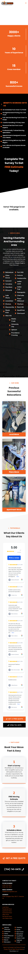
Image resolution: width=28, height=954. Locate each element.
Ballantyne (9, 272)
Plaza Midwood (8, 936)
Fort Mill (20, 272)
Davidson (8, 287)
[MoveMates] (7, 3)
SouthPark (21, 310)
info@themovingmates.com (9, 891)
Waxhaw (20, 304)
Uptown (14, 330)
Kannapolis (21, 292)
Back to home (14, 218)
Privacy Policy (7, 949)
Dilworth (8, 290)
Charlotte (20, 295)
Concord (8, 281)
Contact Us (13, 947)
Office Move (5, 914)
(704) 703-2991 (7, 887)
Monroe (8, 304)
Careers (21, 949)
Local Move (5, 907)
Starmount (21, 313)
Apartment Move (7, 911)
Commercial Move (7, 913)
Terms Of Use (20, 947)
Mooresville (9, 307)
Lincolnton (9, 301)
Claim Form (15, 949)
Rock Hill (20, 307)
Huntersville (21, 278)
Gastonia (20, 275)
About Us (6, 947)
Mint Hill (8, 316)
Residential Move (7, 909)
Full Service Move (7, 916)
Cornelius (8, 284)
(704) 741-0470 (7, 885)
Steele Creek (20, 938)
